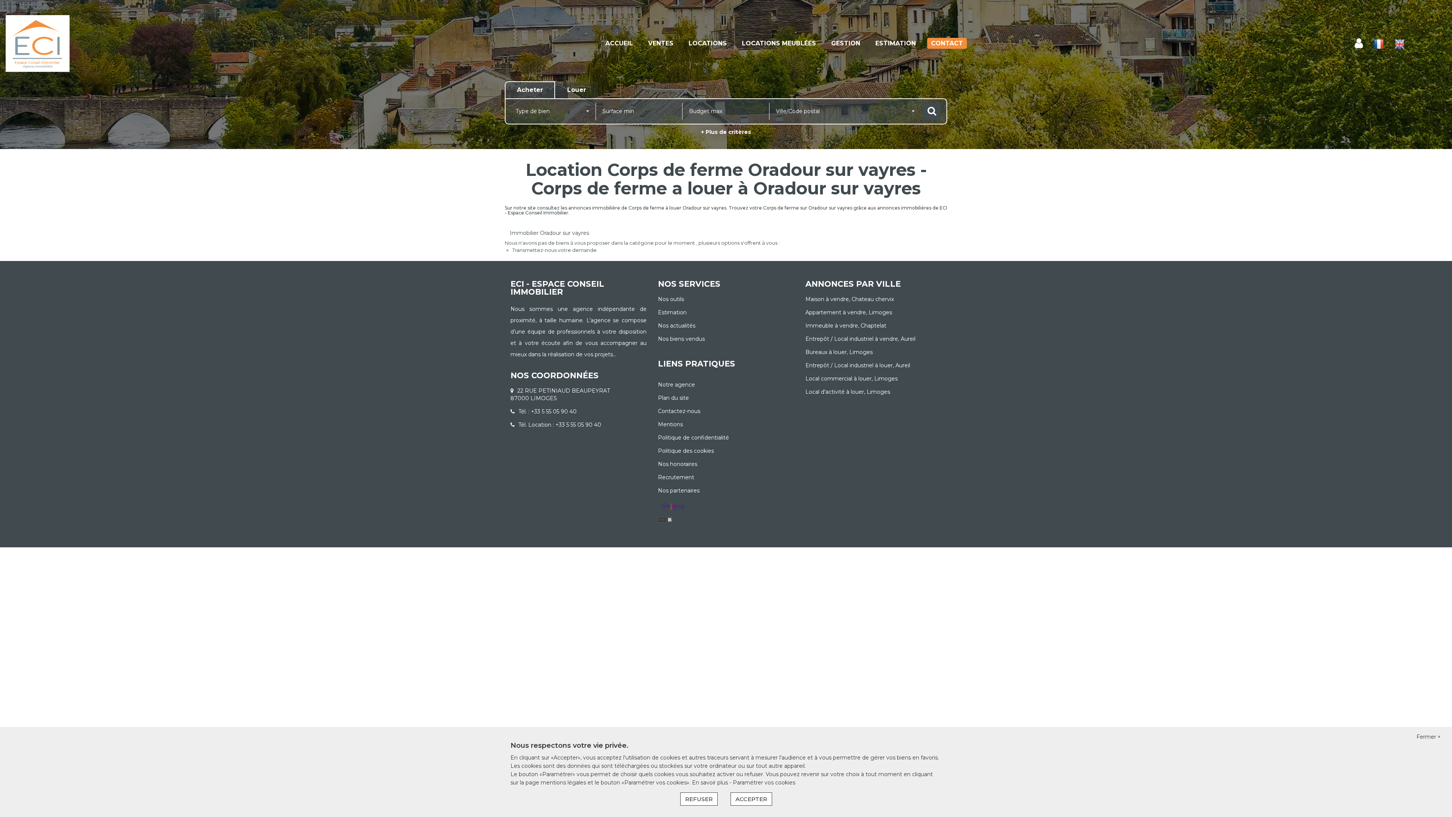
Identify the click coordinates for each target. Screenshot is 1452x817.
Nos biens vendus (681, 338)
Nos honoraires (677, 464)
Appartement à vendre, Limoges (848, 312)
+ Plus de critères (726, 132)
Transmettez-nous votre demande (554, 250)
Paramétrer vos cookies (764, 782)
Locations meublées (779, 43)
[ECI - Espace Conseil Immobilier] (131, 43)
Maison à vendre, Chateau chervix (849, 299)
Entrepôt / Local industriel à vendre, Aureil (860, 338)
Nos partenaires (679, 490)
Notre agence (676, 384)
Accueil (619, 43)
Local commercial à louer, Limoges (851, 378)
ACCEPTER (751, 799)
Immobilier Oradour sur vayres (549, 233)
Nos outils (671, 299)
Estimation (895, 43)
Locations (708, 43)
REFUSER (699, 799)
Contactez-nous (679, 411)
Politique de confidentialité (693, 437)
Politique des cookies (686, 450)
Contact (947, 43)
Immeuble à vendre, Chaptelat (845, 325)
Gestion (845, 43)
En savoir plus (710, 782)
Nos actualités (676, 325)
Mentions (670, 424)
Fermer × (1428, 736)
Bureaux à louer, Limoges (839, 352)
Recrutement (676, 477)
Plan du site (673, 398)
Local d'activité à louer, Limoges (847, 391)
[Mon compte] (1359, 43)
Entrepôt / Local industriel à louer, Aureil (857, 365)
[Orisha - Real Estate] (673, 507)
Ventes (660, 43)
